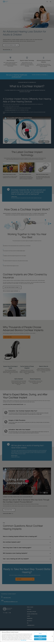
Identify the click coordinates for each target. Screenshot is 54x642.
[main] (27, 636)
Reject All (40, 636)
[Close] (52, 636)
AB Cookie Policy (23, 640)
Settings (40, 633)
